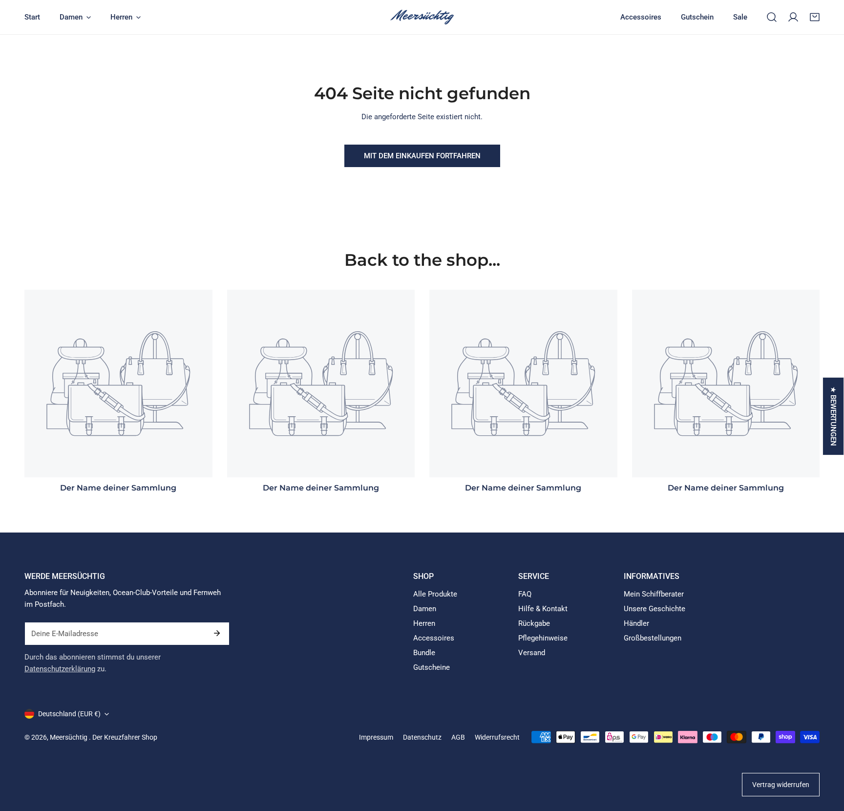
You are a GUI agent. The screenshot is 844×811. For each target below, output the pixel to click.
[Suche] (771, 17)
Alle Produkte (435, 594)
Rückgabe (534, 623)
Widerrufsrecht (497, 737)
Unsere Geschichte (654, 608)
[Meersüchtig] (422, 17)
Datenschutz (422, 737)
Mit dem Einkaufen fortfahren (422, 155)
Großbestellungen (652, 638)
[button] (814, 17)
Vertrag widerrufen (780, 785)
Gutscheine (431, 667)
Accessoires (433, 638)
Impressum (376, 737)
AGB (458, 737)
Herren (424, 623)
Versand (531, 652)
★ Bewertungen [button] (833, 416)
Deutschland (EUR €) (69, 714)
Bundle (424, 652)
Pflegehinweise (543, 638)
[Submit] (217, 633)
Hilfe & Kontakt (543, 608)
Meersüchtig (69, 737)
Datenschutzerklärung (59, 668)
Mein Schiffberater (654, 594)
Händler (636, 623)
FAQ (524, 594)
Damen (424, 608)
